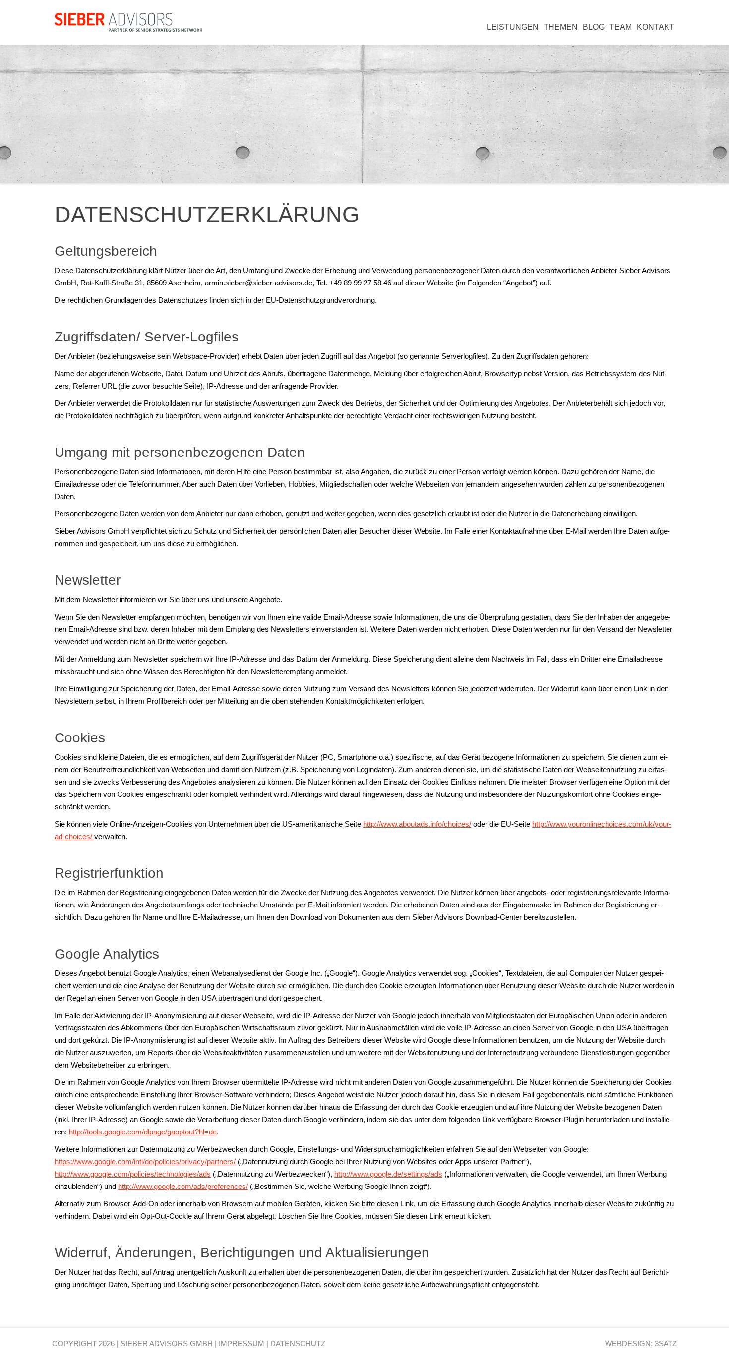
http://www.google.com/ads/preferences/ (183, 1186)
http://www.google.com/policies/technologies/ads (133, 1174)
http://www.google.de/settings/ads (388, 1174)
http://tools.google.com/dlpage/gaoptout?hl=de (143, 1132)
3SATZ (666, 1343)
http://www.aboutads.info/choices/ (417, 824)
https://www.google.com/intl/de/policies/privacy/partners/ (145, 1161)
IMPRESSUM (241, 1343)
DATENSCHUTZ (297, 1343)
